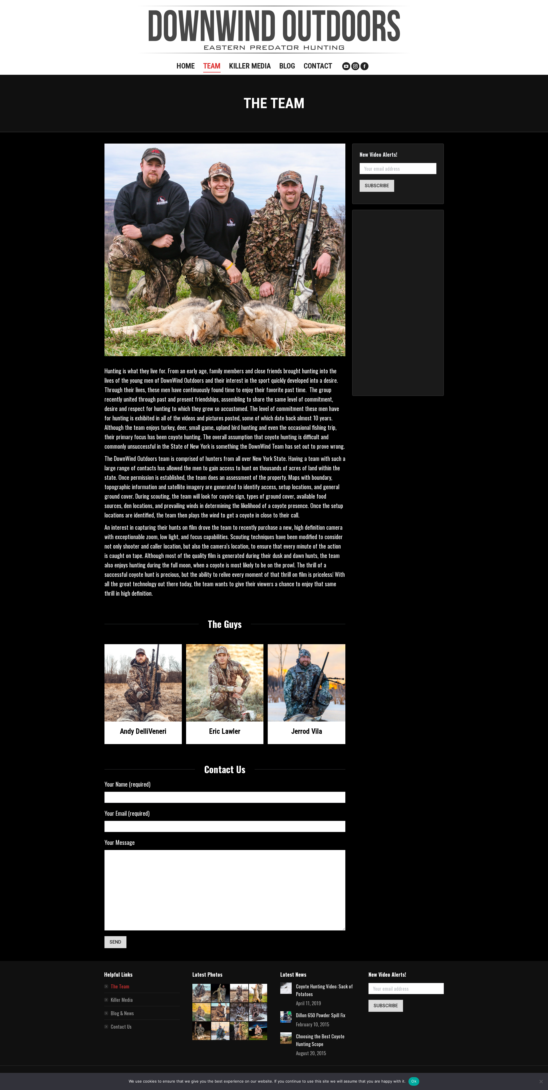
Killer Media (122, 999)
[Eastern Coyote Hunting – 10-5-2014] (201, 1012)
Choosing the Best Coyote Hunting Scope (320, 1040)
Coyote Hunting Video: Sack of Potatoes (324, 990)
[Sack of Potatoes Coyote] (220, 993)
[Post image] (286, 988)
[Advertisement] (398, 302)
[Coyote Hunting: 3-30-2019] (201, 993)
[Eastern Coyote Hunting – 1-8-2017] (239, 1012)
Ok (413, 1081)
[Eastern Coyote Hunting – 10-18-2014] (258, 993)
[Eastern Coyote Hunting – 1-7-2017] (258, 1012)
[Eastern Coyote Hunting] (239, 993)
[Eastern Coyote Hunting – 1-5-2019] (201, 1031)
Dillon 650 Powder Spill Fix (320, 1015)
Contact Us (121, 1026)
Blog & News (122, 1013)
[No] (541, 1081)
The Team (120, 986)
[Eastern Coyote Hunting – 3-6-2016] (220, 1012)
